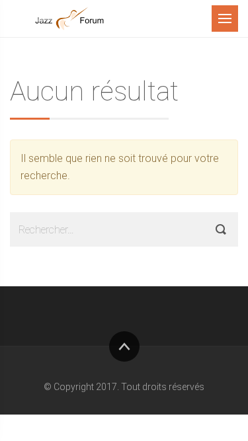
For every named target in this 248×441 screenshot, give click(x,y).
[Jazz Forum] (69, 18)
